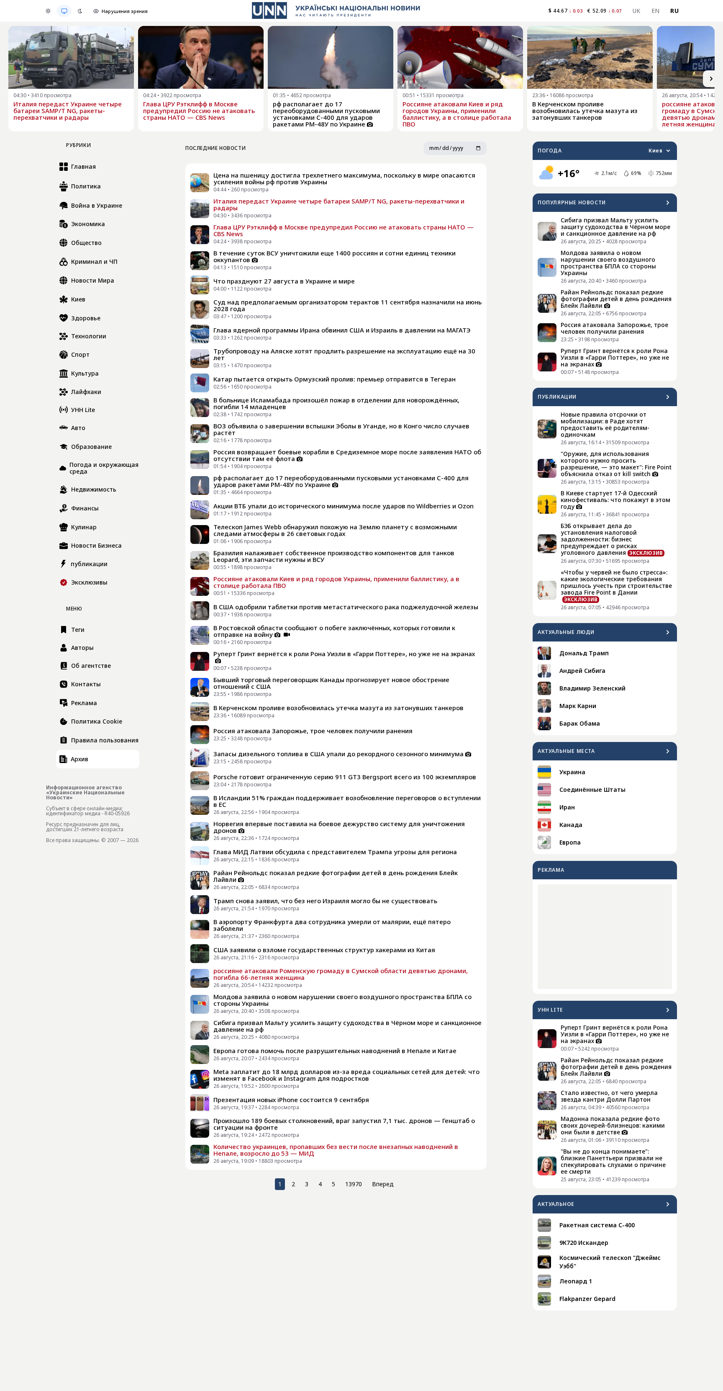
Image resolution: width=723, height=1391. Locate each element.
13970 (353, 1184)
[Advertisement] (605, 936)
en (655, 11)
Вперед (383, 1184)
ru (674, 11)
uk (637, 11)
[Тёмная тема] (80, 10)
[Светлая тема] (48, 10)
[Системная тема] (64, 10)
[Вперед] (711, 78)
